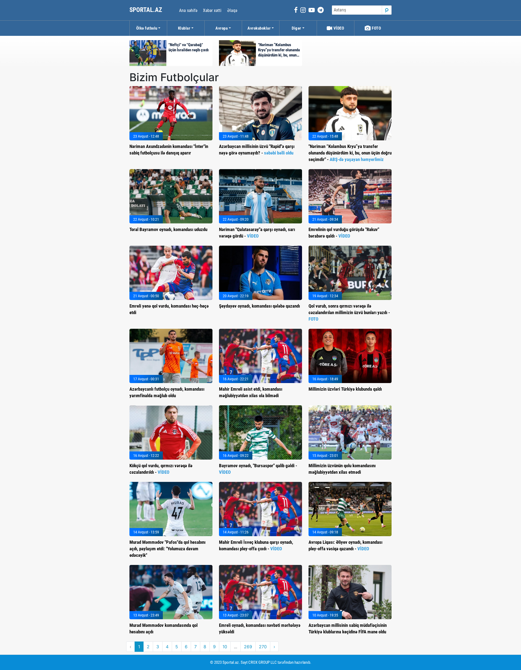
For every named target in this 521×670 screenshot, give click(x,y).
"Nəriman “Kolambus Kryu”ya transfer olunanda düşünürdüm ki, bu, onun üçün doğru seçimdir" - (350, 153)
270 (263, 646)
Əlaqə (232, 10)
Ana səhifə (188, 10)
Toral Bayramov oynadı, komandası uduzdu (168, 229)
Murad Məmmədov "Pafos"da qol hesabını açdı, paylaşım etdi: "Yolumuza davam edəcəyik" (167, 548)
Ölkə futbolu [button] (146, 28)
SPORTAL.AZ (146, 10)
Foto (376, 28)
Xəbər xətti (212, 10)
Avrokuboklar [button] (259, 28)
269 (248, 646)
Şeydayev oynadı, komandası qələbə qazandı (259, 306)
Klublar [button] (184, 28)
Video (338, 28)
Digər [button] (296, 28)
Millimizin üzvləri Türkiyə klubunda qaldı (345, 389)
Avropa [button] (221, 28)
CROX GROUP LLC (262, 662)
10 (225, 646)
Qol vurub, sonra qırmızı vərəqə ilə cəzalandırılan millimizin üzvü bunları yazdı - (349, 312)
